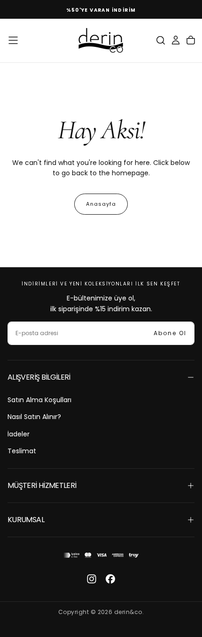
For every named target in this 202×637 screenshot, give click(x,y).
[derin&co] (101, 555)
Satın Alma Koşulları (39, 400)
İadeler (19, 434)
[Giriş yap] (175, 40)
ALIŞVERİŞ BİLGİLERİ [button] (39, 377)
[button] (13, 40)
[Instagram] (91, 579)
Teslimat (22, 451)
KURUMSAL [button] (26, 519)
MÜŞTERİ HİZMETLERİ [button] (42, 485)
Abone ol (170, 333)
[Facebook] (110, 579)
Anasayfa (101, 204)
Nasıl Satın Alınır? (34, 416)
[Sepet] (190, 40)
